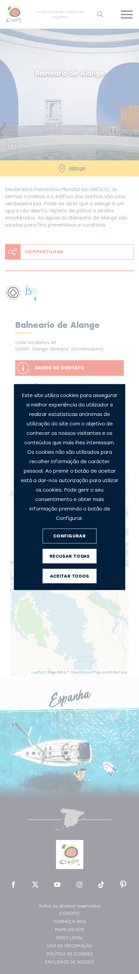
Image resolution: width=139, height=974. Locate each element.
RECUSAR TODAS (70, 556)
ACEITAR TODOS (69, 576)
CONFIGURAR (69, 535)
